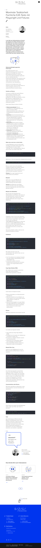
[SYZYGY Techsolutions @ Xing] (10, 540)
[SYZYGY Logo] (20, 509)
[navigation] (39, 2)
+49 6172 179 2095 (25, 521)
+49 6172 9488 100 (10, 521)
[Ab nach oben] (20, 500)
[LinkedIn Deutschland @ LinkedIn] (6, 540)
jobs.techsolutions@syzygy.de (26, 522)
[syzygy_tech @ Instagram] (8, 540)
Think (20, 488)
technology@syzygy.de (11, 522)
